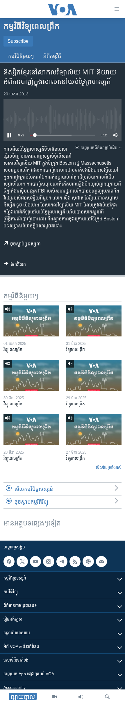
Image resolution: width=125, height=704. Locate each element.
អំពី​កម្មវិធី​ (52, 56)
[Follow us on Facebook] (9, 561)
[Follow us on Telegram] (61, 561)
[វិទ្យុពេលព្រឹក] (31, 320)
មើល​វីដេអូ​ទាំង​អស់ (109, 467)
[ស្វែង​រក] (107, 696)
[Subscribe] (101, 561)
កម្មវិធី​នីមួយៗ (21, 56)
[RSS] (75, 561)
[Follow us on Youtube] (35, 561)
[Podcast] (88, 561)
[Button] (15, 265)
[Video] (54, 696)
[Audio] (81, 696)
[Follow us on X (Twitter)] (22, 561)
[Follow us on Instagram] (48, 561)
